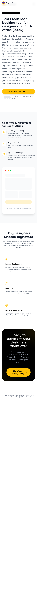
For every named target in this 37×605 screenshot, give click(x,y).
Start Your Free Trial (17, 91)
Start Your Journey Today (17, 372)
